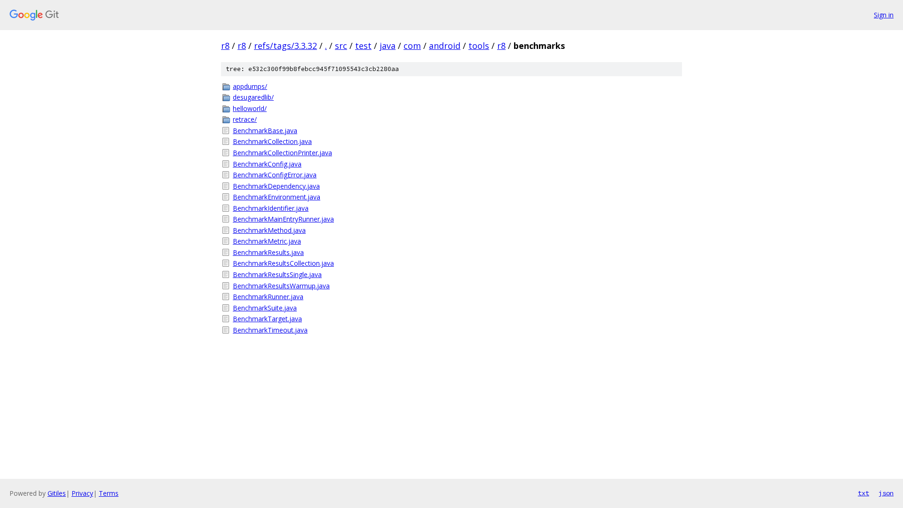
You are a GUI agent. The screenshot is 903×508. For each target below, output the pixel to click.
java (388, 45)
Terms (109, 493)
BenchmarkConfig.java (267, 163)
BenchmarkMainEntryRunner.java (283, 218)
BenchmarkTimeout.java (270, 329)
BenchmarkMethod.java (269, 230)
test (363, 45)
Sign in (884, 14)
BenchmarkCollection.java (272, 141)
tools (478, 45)
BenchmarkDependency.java (276, 186)
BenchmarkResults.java (268, 252)
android (444, 45)
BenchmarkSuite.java (265, 307)
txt (863, 493)
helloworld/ (250, 108)
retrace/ (245, 119)
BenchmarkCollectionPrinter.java (282, 152)
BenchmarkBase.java (265, 130)
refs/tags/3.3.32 (285, 45)
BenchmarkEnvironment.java (276, 196)
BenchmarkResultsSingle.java (277, 274)
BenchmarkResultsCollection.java (283, 263)
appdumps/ (250, 86)
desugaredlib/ (253, 97)
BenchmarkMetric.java (267, 241)
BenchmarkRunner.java (268, 296)
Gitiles (57, 493)
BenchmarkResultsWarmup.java (281, 285)
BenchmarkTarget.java (267, 318)
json (886, 493)
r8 (225, 45)
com (412, 45)
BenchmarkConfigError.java (275, 174)
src (341, 45)
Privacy (82, 493)
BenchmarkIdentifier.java (271, 208)
